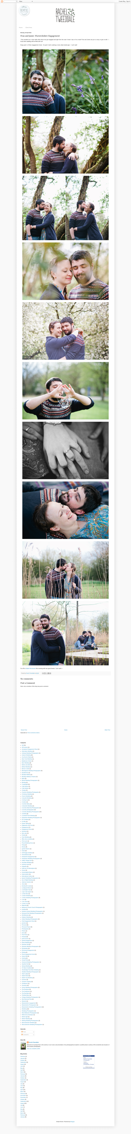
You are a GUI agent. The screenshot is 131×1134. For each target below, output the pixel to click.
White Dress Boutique (27, 1014)
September (23, 1062)
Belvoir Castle (25, 768)
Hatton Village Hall (27, 860)
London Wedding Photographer (30, 897)
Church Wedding (26, 796)
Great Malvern (25, 854)
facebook (24, 831)
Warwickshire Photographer (29, 1005)
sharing (24, 958)
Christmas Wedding (27, 794)
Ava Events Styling (27, 757)
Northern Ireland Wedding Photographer (32, 911)
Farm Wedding (26, 837)
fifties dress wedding (27, 839)
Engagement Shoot (27, 829)
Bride (23, 778)
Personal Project (26, 927)
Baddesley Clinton (26, 761)
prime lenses (25, 938)
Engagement (25, 827)
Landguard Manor (26, 888)
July (21, 1083)
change (24, 790)
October (22, 1060)
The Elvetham (25, 989)
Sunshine (24, 985)
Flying (23, 845)
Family (23, 835)
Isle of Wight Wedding (27, 880)
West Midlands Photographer (29, 1013)
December (23, 1095)
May (21, 1068)
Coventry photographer (28, 809)
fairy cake (24, 833)
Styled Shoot (25, 975)
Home (21, 27)
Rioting (24, 952)
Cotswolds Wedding (27, 806)
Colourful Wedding (27, 798)
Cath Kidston (25, 788)
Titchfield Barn (25, 995)
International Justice (27, 876)
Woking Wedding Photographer (30, 1020)
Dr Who (24, 821)
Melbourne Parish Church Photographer (32, 907)
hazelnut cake (25, 864)
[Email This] (43, 673)
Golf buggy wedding (27, 852)
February (22, 1056)
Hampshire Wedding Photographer (31, 858)
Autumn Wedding (26, 755)
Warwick (24, 1001)
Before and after (26, 765)
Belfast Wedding (26, 767)
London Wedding (26, 895)
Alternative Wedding (27, 751)
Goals (23, 850)
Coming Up (25, 800)
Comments (26, 1034)
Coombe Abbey (26, 804)
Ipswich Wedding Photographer (30, 878)
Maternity (24, 905)
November (23, 1097)
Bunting (24, 782)
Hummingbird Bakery (27, 872)
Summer (24, 979)
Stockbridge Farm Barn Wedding (30, 970)
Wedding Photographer (28, 1011)
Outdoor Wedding (26, 917)
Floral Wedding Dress (27, 843)
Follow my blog (89, 1066)
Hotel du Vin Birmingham (28, 868)
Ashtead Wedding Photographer (30, 753)
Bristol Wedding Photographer (30, 780)
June (21, 1066)
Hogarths (24, 866)
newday (24, 909)
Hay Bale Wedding (27, 862)
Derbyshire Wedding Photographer (31, 817)
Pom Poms (25, 934)
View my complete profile (33, 1048)
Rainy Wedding (26, 942)
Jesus (23, 884)
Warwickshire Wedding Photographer (31, 1007)
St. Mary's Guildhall (27, 968)
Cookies (24, 802)
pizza (23, 932)
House (23, 870)
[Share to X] (47, 673)
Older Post (107, 730)
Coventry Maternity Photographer (30, 808)
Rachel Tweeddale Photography (88, 1059)
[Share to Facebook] (48, 673)
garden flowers (26, 848)
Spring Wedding (26, 966)
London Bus (25, 893)
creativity (24, 813)
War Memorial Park (27, 999)
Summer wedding (26, 981)
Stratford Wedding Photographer (30, 972)
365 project (25, 747)
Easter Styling (25, 823)
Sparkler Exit (25, 964)
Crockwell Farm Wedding (28, 815)
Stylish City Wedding (27, 977)
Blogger (72, 1121)
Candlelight (25, 784)
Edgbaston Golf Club (27, 825)
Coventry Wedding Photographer (30, 811)
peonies (24, 923)
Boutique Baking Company (29, 776)
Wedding (24, 1009)
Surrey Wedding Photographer (30, 987)
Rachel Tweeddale (34, 1042)
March (22, 1072)
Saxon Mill (24, 956)
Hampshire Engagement (28, 856)
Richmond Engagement (28, 950)
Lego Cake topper (26, 891)
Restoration (25, 948)
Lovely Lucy (25, 903)
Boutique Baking (26, 774)
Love (23, 899)
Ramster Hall (25, 944)
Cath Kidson (25, 786)
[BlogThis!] (45, 673)
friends (23, 847)
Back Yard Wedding (27, 759)
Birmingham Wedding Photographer (31, 770)
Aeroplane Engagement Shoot (30, 749)
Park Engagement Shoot (28, 921)
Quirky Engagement (27, 940)
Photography (25, 929)
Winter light (25, 1016)
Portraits (24, 936)
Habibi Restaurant (31, 668)
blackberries (25, 772)
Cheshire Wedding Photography (30, 792)
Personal (24, 925)
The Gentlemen (26, 991)
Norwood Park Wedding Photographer (32, 913)
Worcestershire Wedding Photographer (32, 1024)
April (21, 1070)
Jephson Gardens (26, 882)
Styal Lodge (25, 973)
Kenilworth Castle (26, 886)
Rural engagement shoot (28, 954)
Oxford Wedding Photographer (30, 919)
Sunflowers (25, 983)
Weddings (86, 1063)
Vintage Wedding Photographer (30, 997)
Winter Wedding (26, 1018)
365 (23, 745)
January (22, 1058)
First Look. (24, 841)
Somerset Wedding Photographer (30, 962)
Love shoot (25, 901)
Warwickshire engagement (29, 1003)
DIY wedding (25, 819)
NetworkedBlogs (87, 1055)
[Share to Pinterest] (50, 673)
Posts (24, 1031)
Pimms (23, 931)
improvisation (25, 874)
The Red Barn (25, 993)
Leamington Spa (26, 889)
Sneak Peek (25, 960)
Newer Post (24, 730)
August (22, 1064)
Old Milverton (25, 915)
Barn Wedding (25, 763)
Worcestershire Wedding (28, 1022)
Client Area (28, 27)
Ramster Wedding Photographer (30, 946)
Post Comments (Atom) (34, 732)
